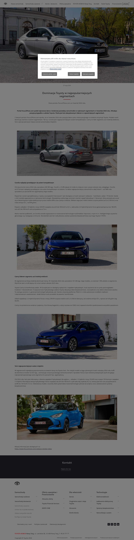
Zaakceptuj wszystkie (88, 74)
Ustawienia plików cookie (49, 74)
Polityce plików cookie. (55, 69)
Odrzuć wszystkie (74, 74)
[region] (67, 66)
